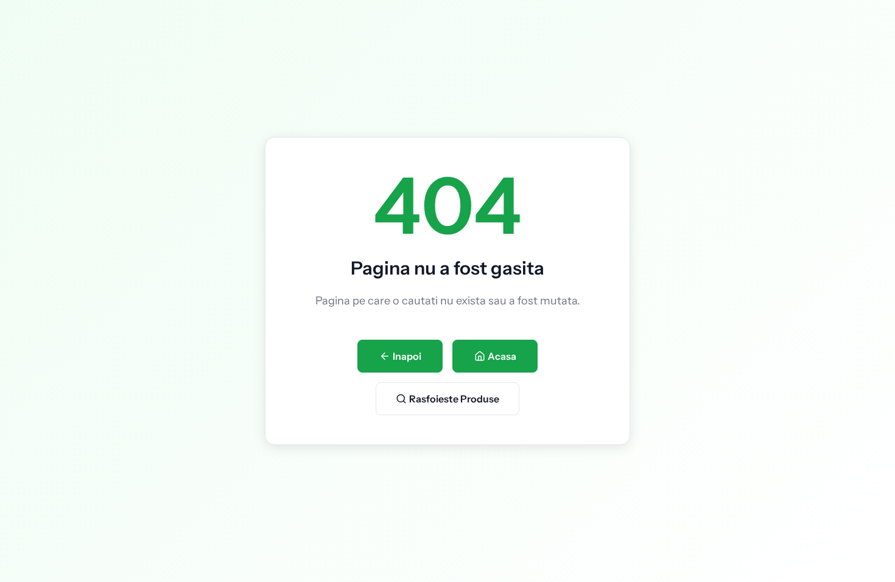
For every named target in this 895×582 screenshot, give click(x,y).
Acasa (502, 356)
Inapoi (407, 356)
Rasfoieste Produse (454, 399)
